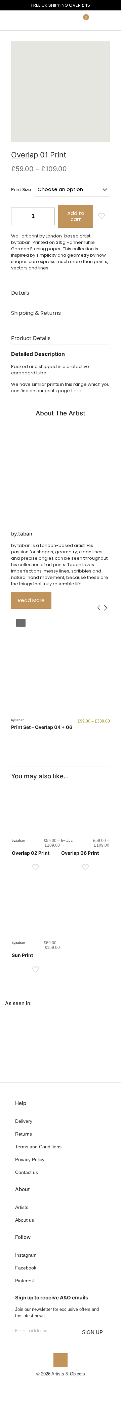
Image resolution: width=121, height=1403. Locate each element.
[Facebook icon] (49, 1383)
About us (24, 1220)
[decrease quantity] (19, 216)
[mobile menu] (112, 20)
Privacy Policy (29, 1159)
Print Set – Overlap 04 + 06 (41, 727)
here (76, 390)
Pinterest (24, 1280)
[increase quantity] (47, 216)
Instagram (26, 1255)
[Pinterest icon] (64, 1383)
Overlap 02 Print (30, 853)
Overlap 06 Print (80, 853)
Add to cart (75, 216)
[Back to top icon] (60, 1360)
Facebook (25, 1267)
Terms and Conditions (38, 1146)
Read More (31, 600)
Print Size (21, 189)
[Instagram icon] (71, 1383)
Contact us (26, 1172)
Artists (21, 1207)
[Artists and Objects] (25, 20)
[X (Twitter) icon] (56, 1383)
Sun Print (22, 955)
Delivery (23, 1121)
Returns (23, 1134)
